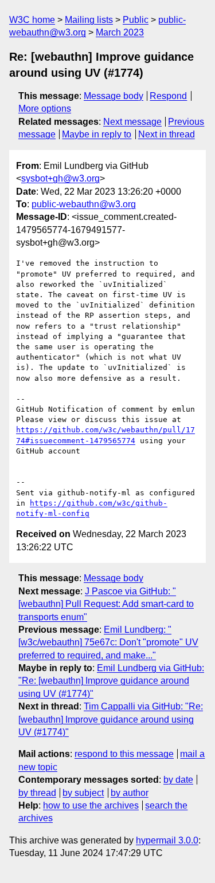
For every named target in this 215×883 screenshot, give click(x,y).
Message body (113, 96)
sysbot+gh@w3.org (60, 178)
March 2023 (120, 32)
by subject (83, 793)
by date (178, 780)
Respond (168, 96)
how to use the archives (91, 805)
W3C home (32, 20)
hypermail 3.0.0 (167, 840)
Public (135, 20)
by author (129, 793)
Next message (132, 122)
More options (44, 108)
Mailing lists (89, 20)
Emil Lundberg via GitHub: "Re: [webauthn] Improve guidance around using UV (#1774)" (111, 681)
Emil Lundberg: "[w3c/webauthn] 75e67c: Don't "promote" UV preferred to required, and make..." (108, 642)
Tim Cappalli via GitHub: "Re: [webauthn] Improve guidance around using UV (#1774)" (110, 719)
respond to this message (124, 754)
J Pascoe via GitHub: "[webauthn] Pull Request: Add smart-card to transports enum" (106, 604)
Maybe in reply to (96, 134)
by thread (37, 793)
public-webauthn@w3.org (84, 204)
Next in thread (166, 134)
